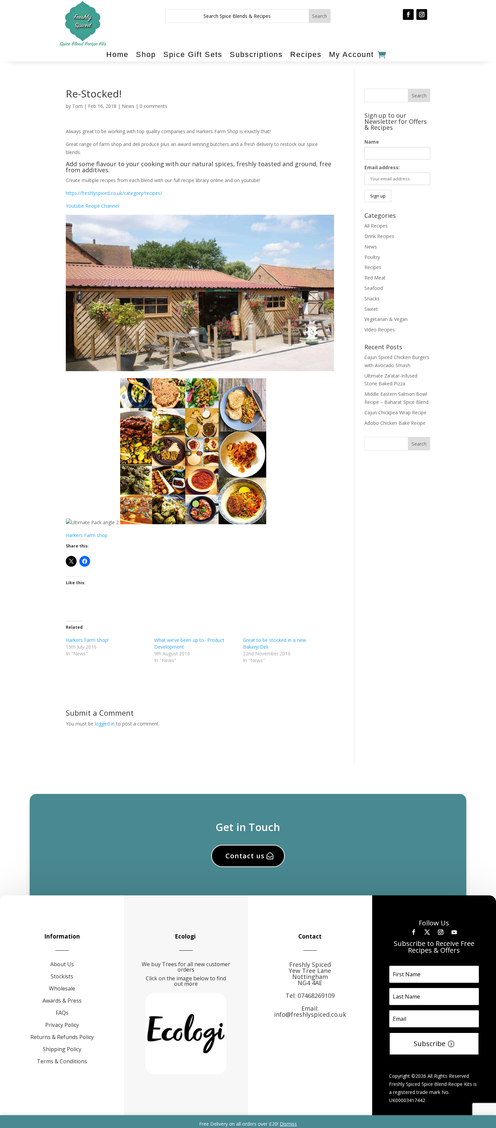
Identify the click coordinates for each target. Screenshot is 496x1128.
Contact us (245, 855)
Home (117, 55)
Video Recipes (379, 329)
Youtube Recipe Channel (92, 206)
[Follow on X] (427, 932)
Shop (146, 55)
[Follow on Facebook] (408, 14)
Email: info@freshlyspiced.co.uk (310, 1011)
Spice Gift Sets (192, 55)
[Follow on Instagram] (421, 14)
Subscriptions (256, 55)
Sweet (371, 309)
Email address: (382, 167)
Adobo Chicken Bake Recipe (394, 423)
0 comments (153, 106)
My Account (351, 55)
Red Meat (375, 277)
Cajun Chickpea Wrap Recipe (395, 412)
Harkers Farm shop (87, 535)
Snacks (372, 298)
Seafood (373, 288)
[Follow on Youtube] (454, 932)
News (128, 106)
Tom (77, 106)
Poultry (372, 257)
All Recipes (376, 225)
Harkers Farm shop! (87, 640)
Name (371, 142)
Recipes (306, 55)
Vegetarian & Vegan (386, 319)
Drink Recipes (379, 236)
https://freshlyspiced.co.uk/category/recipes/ (114, 193)
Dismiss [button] (288, 1124)
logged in (105, 723)
